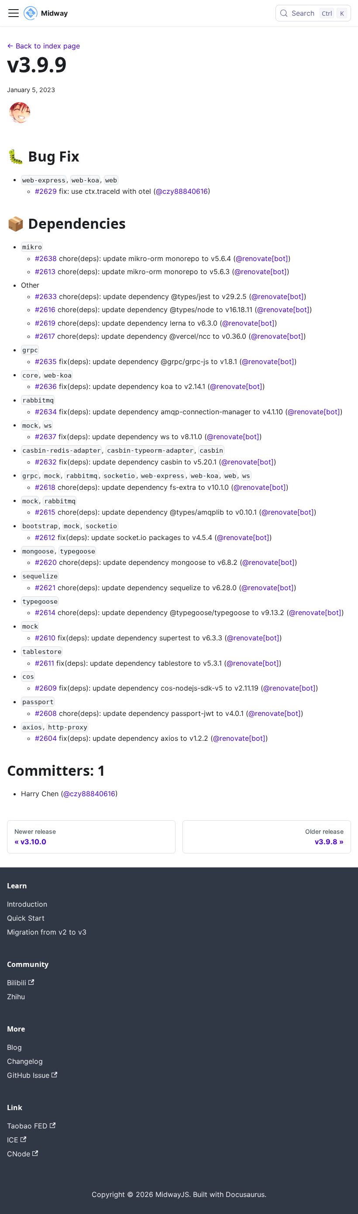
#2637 (45, 436)
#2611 (44, 663)
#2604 (46, 738)
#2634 (46, 411)
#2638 (46, 258)
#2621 (45, 587)
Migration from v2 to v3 (46, 932)
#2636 (46, 386)
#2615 (45, 512)
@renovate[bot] (262, 258)
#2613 (45, 271)
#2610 (45, 637)
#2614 (45, 612)
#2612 (45, 537)
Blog (14, 1047)
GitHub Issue (28, 1075)
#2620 (46, 562)
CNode (18, 1153)
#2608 (46, 713)
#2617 (45, 336)
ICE (12, 1139)
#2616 (45, 309)
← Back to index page (43, 45)
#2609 (46, 688)
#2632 (46, 461)
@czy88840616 (182, 191)
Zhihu (16, 996)
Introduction (27, 904)
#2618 (45, 487)
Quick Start (26, 918)
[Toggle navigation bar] (13, 13)
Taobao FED (27, 1125)
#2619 (45, 323)
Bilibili (16, 982)
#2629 (46, 191)
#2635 (46, 361)
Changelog (25, 1061)
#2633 (46, 296)
